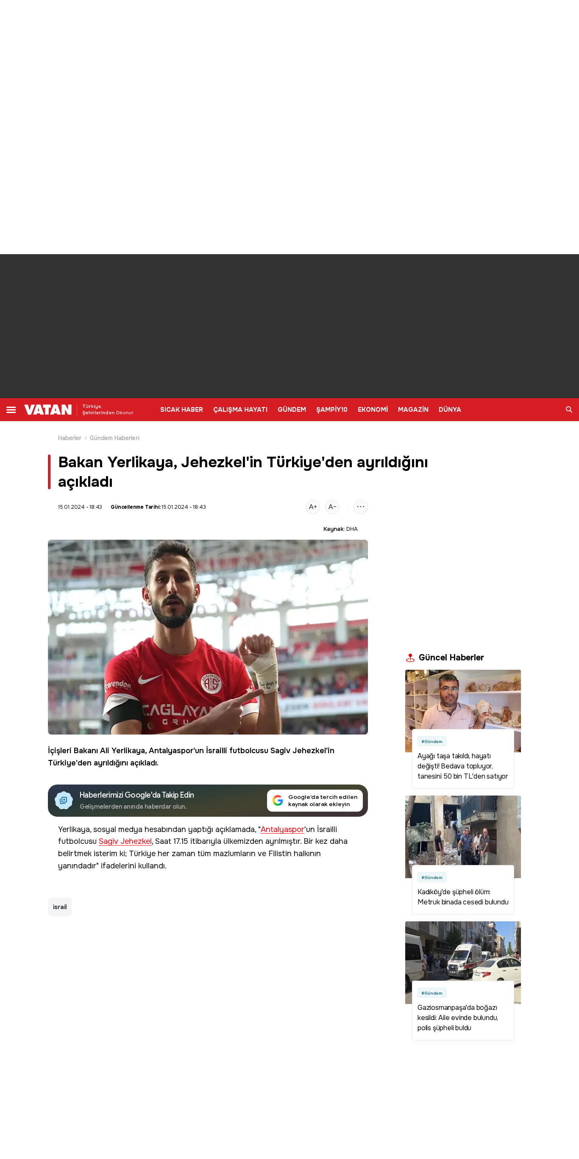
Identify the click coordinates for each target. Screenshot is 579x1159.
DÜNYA (450, 409)
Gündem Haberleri (114, 438)
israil (60, 907)
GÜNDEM (292, 409)
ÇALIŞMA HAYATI (240, 409)
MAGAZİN (413, 409)
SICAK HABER (181, 409)
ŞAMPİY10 (332, 409)
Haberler (70, 438)
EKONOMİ (373, 409)
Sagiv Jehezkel (298, 750)
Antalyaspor (171, 750)
